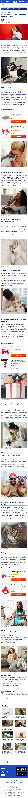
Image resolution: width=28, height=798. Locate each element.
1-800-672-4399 (9, 782)
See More (7, 699)
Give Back (7, 793)
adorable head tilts (18, 94)
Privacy (12, 789)
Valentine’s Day (10, 47)
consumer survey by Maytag (8, 519)
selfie (5, 509)
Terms (8, 789)
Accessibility (18, 789)
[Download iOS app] (21, 769)
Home (2, 12)
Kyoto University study (17, 559)
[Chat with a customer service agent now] (20, 1)
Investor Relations (12, 792)
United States (14, 786)
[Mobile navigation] (1, 1)
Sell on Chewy (20, 793)
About (5, 792)
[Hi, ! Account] (23, 2)
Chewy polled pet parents (19, 414)
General (9, 12)
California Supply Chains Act (9, 790)
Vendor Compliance (21, 790)
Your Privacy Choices (15, 795)
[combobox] (14, 4)
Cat (5, 12)
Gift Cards (13, 793)
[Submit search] (26, 4)
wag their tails (7, 328)
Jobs (19, 792)
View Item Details (15, 368)
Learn (22, 792)
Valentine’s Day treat (11, 419)
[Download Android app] (21, 774)
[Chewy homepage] (7, 1)
